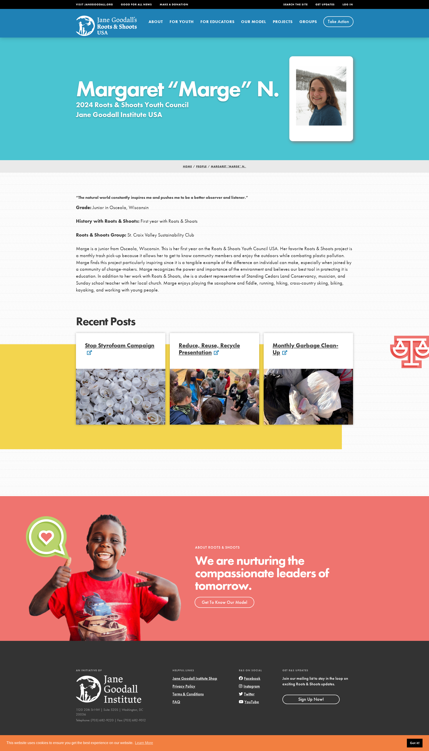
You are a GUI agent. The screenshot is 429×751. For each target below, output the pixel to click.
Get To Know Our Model (224, 602)
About (156, 21)
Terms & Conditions (188, 693)
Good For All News (136, 4)
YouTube (251, 701)
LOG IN (348, 4)
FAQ (176, 701)
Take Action (338, 21)
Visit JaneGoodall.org (94, 4)
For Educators (217, 21)
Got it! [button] (415, 743)
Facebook (252, 678)
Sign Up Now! (311, 699)
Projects (283, 21)
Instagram (252, 686)
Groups (308, 21)
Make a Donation (174, 4)
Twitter (249, 693)
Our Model (253, 21)
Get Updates (325, 4)
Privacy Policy (183, 686)
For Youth (182, 21)
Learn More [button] (144, 743)
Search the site (295, 4)
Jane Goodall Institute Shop (194, 678)
